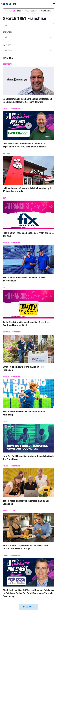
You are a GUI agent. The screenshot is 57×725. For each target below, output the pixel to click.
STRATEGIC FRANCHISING (13, 332)
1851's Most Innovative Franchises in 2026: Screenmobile (24, 279)
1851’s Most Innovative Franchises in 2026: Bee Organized (26, 502)
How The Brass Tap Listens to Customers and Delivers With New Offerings (25, 547)
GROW (5, 421)
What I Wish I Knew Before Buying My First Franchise (24, 368)
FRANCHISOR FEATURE (11, 109)
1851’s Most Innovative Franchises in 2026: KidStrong (24, 413)
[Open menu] (54, 4)
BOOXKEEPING (8, 64)
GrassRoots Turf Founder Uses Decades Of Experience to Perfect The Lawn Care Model (24, 145)
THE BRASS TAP (9, 511)
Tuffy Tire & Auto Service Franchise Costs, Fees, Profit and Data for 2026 (27, 324)
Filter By (7, 31)
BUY (4, 198)
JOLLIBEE (6, 153)
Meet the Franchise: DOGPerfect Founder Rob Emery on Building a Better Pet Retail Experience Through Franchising (28, 593)
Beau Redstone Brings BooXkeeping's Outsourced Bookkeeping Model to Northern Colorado (27, 100)
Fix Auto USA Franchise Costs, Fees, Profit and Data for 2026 (28, 234)
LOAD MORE (28, 607)
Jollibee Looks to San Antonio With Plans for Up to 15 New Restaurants (27, 190)
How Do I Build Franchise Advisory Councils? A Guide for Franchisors (28, 458)
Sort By (7, 44)
